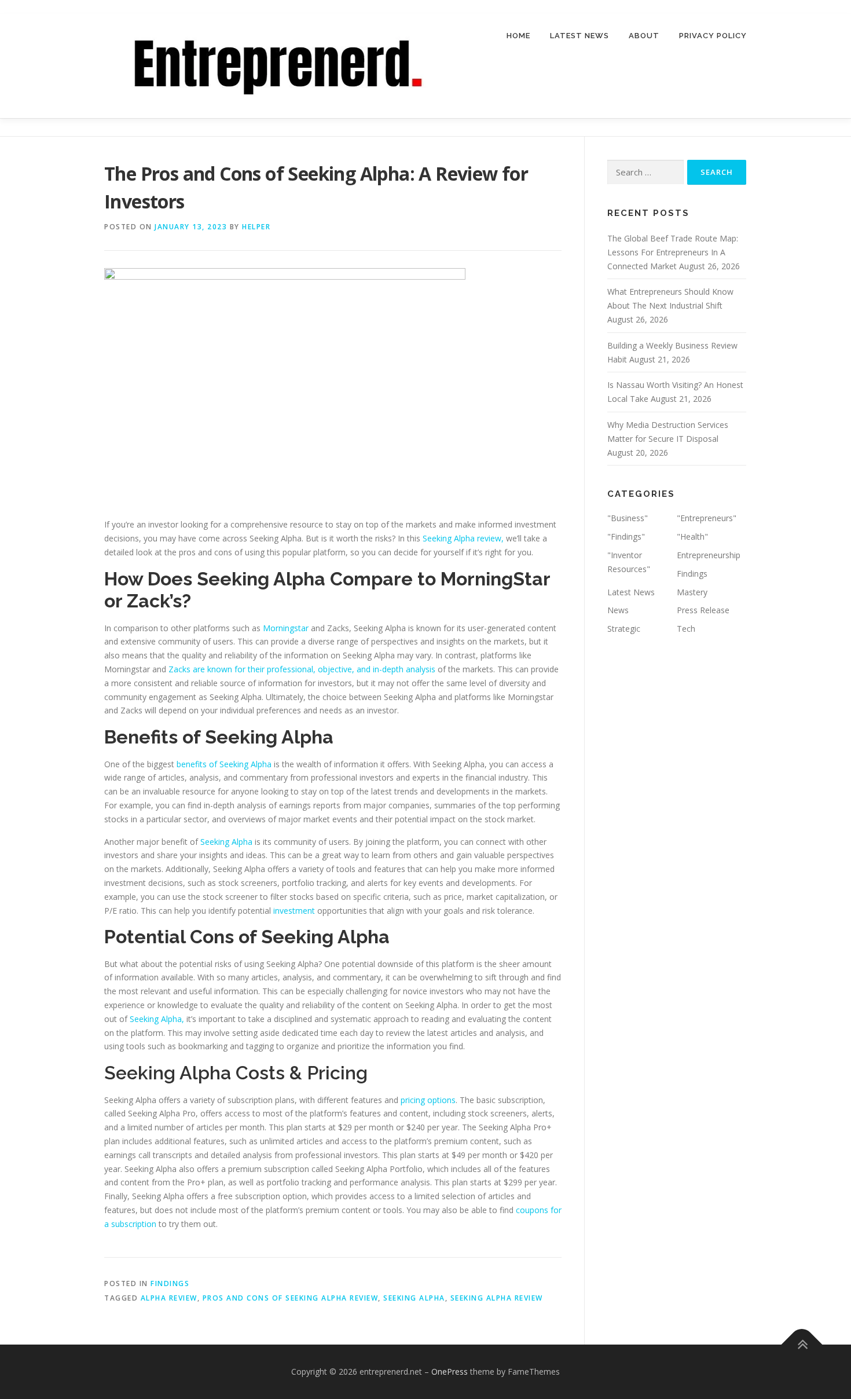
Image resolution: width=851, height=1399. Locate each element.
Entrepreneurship (708, 555)
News (618, 610)
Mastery (692, 592)
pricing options (428, 1099)
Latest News (579, 35)
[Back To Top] (802, 1344)
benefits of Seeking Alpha (224, 764)
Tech (686, 628)
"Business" (627, 517)
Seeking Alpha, (157, 1018)
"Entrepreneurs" (706, 517)
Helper (256, 227)
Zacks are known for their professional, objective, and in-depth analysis (301, 669)
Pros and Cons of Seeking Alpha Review (291, 1298)
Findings (170, 1283)
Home (518, 35)
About (644, 35)
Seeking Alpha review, (463, 538)
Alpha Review (169, 1298)
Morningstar (286, 627)
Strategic (623, 628)
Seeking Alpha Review (496, 1298)
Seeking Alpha (227, 841)
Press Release (703, 610)
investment (294, 910)
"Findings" (626, 536)
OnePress (449, 1371)
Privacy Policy (713, 35)
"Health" (692, 536)
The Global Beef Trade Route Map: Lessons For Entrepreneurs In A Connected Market (672, 252)
